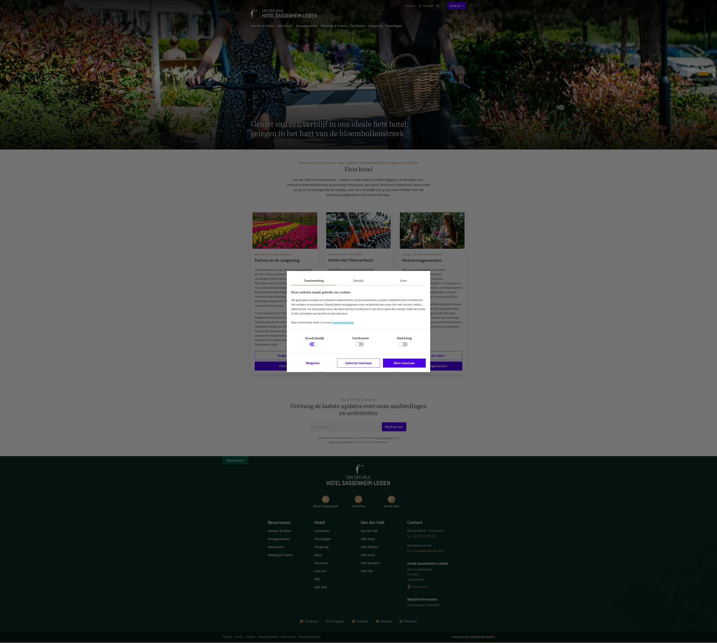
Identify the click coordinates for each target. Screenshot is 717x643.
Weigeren (313, 363)
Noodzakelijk (314, 338)
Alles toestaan (404, 363)
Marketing (404, 338)
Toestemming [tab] (314, 280)
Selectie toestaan (358, 363)
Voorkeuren (360, 338)
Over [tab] (403, 280)
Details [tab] (358, 280)
